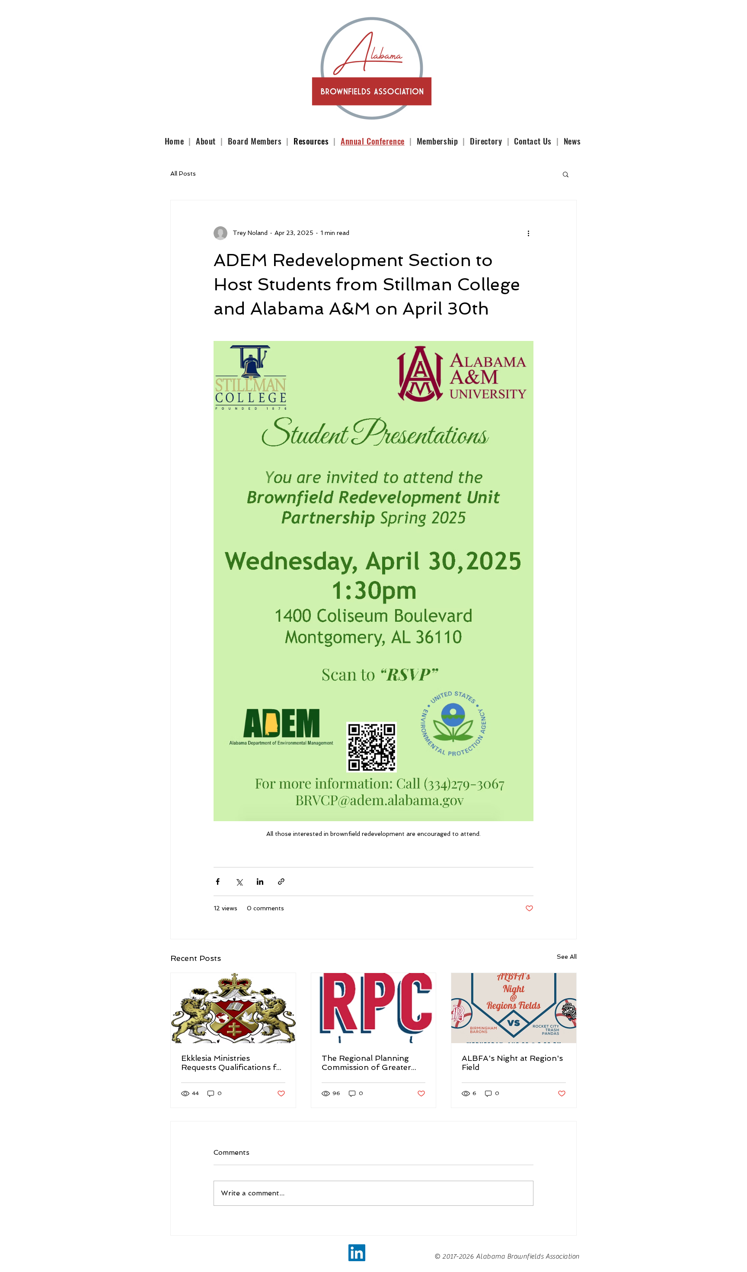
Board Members (256, 141)
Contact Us (534, 141)
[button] (566, 173)
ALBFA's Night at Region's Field (512, 1063)
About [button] (207, 141)
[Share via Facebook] (218, 881)
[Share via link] (281, 881)
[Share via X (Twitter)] (239, 881)
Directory (486, 141)
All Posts (183, 173)
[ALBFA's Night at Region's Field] (513, 1008)
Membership (437, 141)
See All (567, 956)
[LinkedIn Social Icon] (356, 1252)
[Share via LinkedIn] (260, 881)
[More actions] (528, 233)
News (572, 141)
